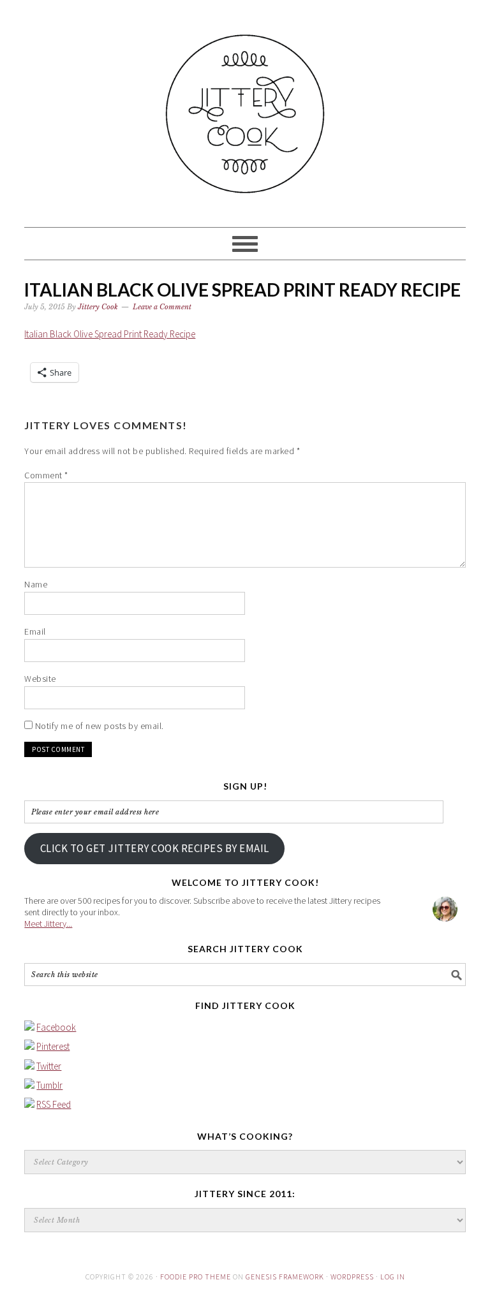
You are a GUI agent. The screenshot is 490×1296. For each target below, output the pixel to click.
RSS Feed (53, 1104)
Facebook (56, 1027)
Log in (392, 1276)
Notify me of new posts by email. (99, 726)
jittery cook (244, 108)
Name (35, 584)
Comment (46, 475)
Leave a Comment (162, 306)
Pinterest (53, 1046)
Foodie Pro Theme (195, 1276)
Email (35, 631)
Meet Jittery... (48, 923)
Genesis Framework (285, 1276)
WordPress (352, 1276)
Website (40, 678)
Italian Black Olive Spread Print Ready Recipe (109, 334)
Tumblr (49, 1085)
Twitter (48, 1066)
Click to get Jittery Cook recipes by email (154, 848)
